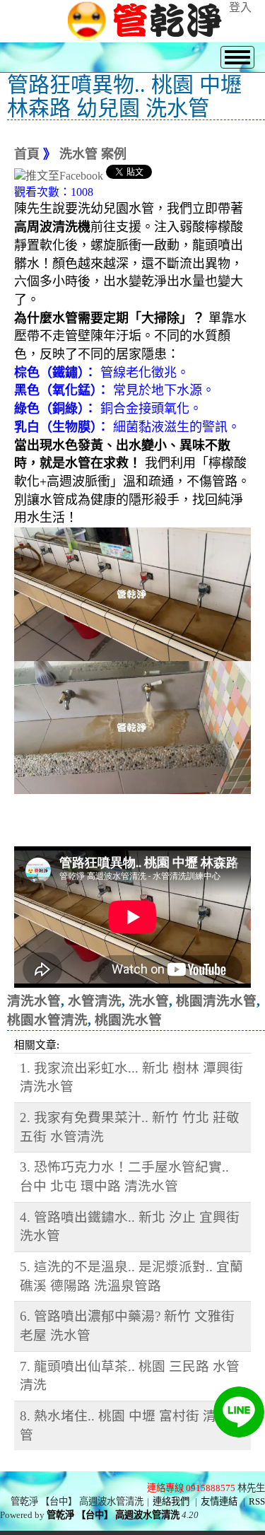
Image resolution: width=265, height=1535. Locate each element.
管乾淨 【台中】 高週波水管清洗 (113, 1515)
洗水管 (149, 1000)
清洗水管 (34, 1000)
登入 (240, 7)
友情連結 (219, 1501)
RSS (257, 1501)
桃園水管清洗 (47, 1019)
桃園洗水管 (128, 1019)
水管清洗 (95, 1000)
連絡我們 (171, 1501)
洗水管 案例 (92, 154)
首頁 (27, 154)
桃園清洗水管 (216, 1000)
